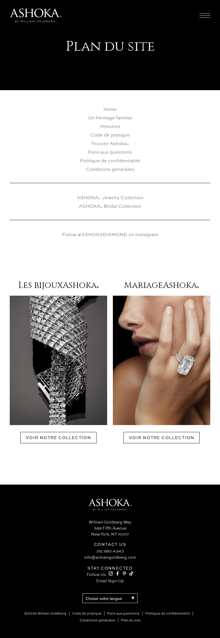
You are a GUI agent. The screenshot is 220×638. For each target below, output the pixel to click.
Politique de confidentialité (110, 160)
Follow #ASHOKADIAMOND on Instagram (110, 234)
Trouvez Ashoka (110, 143)
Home (110, 109)
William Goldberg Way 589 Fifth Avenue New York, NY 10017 (110, 528)
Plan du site (131, 620)
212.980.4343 (110, 551)
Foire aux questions (110, 152)
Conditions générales (110, 169)
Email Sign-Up (110, 580)
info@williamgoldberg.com (110, 557)
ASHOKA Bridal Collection (110, 206)
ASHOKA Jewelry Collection (110, 197)
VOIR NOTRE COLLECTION (58, 437)
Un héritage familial (110, 117)
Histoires (110, 126)
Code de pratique (110, 135)
